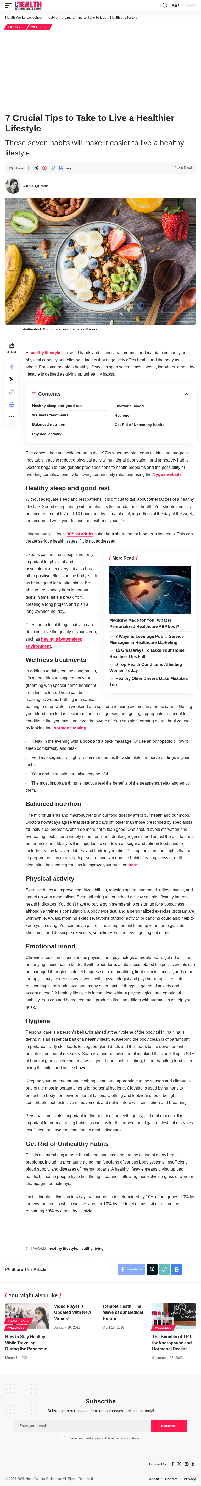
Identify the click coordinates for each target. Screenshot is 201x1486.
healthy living (91, 1248)
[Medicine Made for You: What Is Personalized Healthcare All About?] (150, 590)
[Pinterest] (186, 1464)
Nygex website (167, 474)
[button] (9, 5)
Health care (18, 1320)
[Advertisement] (100, 70)
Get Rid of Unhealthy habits (139, 425)
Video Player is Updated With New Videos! (72, 1312)
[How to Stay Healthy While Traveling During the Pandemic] (27, 1316)
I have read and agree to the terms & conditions (103, 1438)
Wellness (39, 27)
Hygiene (122, 415)
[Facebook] (172, 1464)
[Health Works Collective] (28, 5)
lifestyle (16, 27)
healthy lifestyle (44, 352)
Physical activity (47, 434)
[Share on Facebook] (28, 168)
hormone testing (70, 728)
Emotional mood (129, 406)
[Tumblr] (193, 1464)
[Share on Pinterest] (44, 168)
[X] (179, 1464)
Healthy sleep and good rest (57, 406)
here (133, 865)
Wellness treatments (50, 415)
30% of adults (80, 534)
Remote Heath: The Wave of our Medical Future (123, 1312)
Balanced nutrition (48, 424)
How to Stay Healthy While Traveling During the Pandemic (26, 1342)
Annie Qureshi (36, 186)
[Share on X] (36, 168)
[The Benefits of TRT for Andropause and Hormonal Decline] (174, 1316)
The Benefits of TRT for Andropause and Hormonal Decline (172, 1342)
